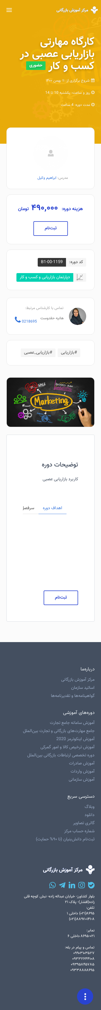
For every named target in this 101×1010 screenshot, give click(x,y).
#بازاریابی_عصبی (38, 352)
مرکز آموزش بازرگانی (78, 679)
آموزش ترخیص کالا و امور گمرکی (67, 747)
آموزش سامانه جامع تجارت (72, 723)
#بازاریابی (69, 352)
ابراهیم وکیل (46, 178)
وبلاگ (90, 807)
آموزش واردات (83, 771)
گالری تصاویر (84, 823)
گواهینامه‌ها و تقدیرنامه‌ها (73, 696)
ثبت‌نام (51, 228)
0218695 (29, 321)
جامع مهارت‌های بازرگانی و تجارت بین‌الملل (59, 731)
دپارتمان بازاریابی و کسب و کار (45, 277)
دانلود (90, 815)
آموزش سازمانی (82, 779)
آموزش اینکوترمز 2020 (75, 739)
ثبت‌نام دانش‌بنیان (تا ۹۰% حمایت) (65, 839)
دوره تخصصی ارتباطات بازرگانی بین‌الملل (61, 755)
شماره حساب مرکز (79, 831)
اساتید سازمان (83, 687)
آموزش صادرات (82, 763)
